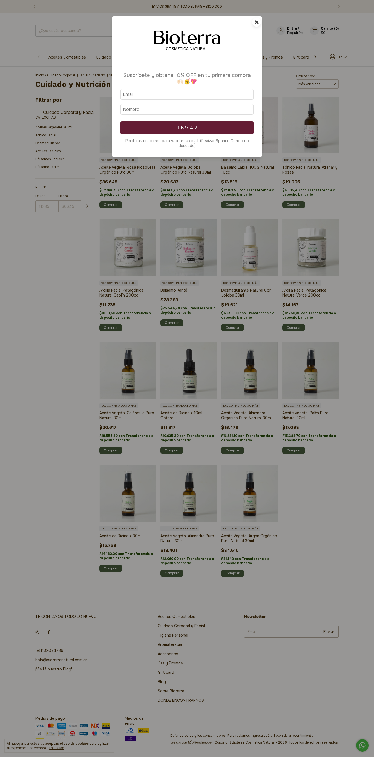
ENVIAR (187, 127)
